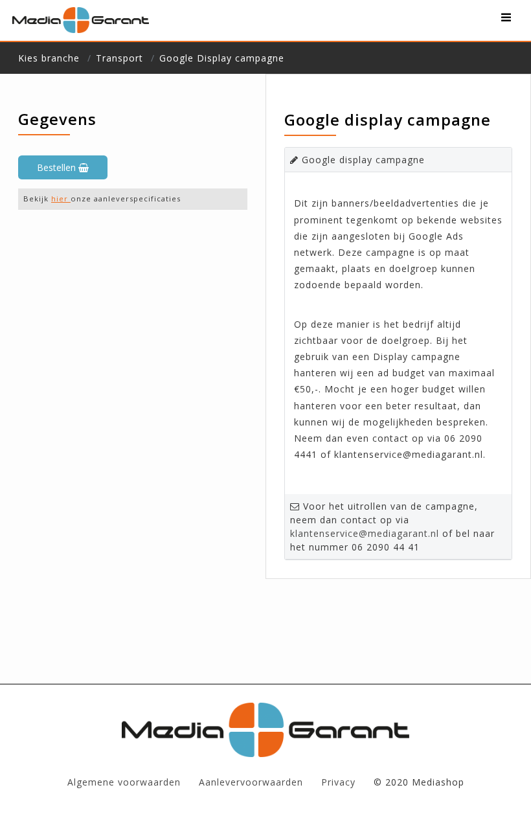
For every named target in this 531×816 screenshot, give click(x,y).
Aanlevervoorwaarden (251, 782)
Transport (119, 58)
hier (61, 198)
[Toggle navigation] (506, 20)
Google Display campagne (221, 58)
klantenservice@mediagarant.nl (364, 533)
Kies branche (49, 58)
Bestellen (57, 167)
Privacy (338, 782)
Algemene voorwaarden (124, 782)
